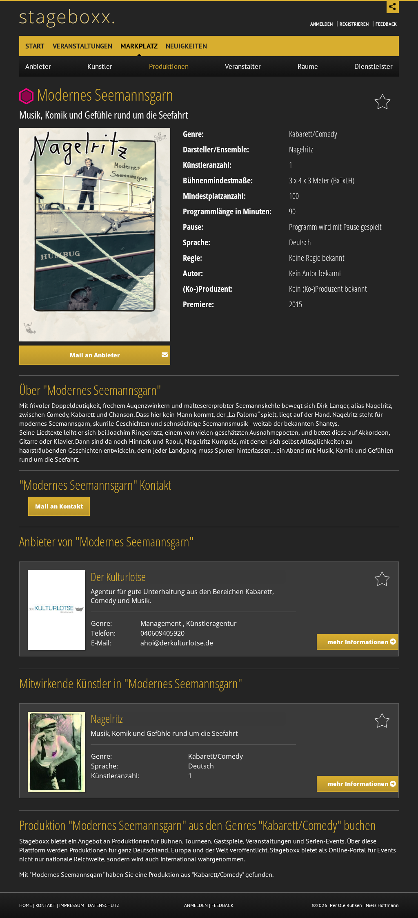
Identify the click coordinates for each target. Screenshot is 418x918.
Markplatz (139, 46)
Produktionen (169, 66)
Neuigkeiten (186, 46)
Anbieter (38, 66)
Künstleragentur (211, 623)
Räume (308, 66)
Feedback (386, 24)
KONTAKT (46, 905)
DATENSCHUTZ (104, 905)
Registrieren (354, 24)
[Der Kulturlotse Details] (56, 609)
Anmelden (321, 24)
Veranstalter (243, 66)
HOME (25, 905)
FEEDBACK (222, 905)
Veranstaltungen (82, 46)
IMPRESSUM (71, 905)
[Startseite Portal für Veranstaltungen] (66, 17)
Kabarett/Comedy (313, 133)
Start (34, 46)
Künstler (99, 66)
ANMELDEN (196, 905)
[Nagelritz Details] (56, 751)
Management (160, 623)
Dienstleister (373, 66)
